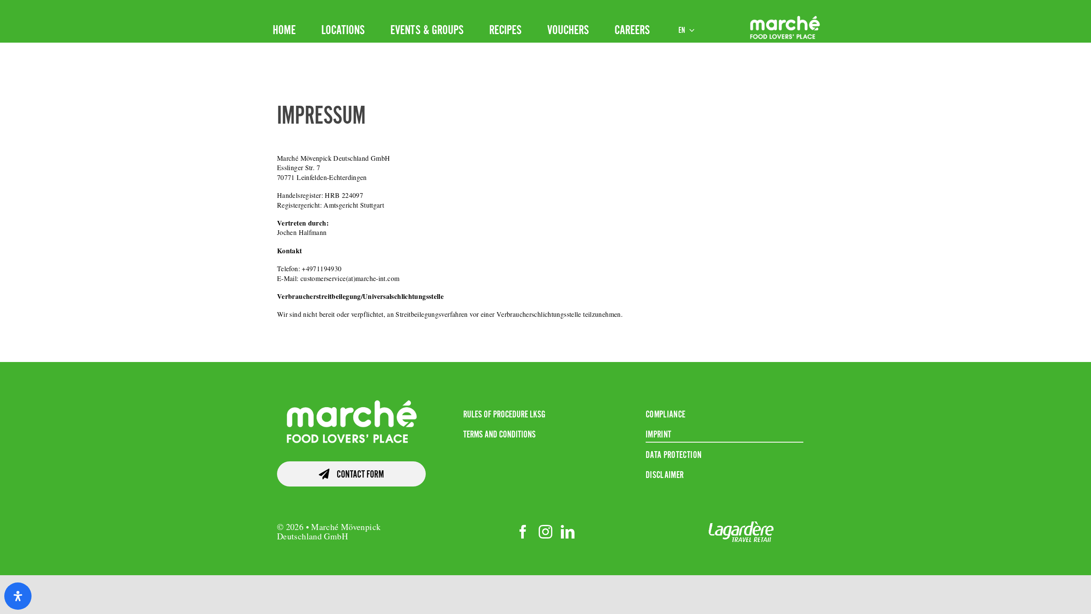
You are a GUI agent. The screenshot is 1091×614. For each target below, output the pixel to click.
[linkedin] (567, 532)
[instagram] (545, 532)
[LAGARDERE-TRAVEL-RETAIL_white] (741, 527)
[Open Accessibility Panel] (18, 596)
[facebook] (523, 532)
